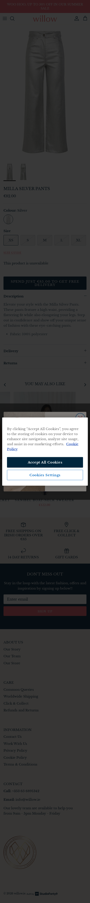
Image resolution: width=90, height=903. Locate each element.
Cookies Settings (45, 475)
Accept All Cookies (45, 462)
